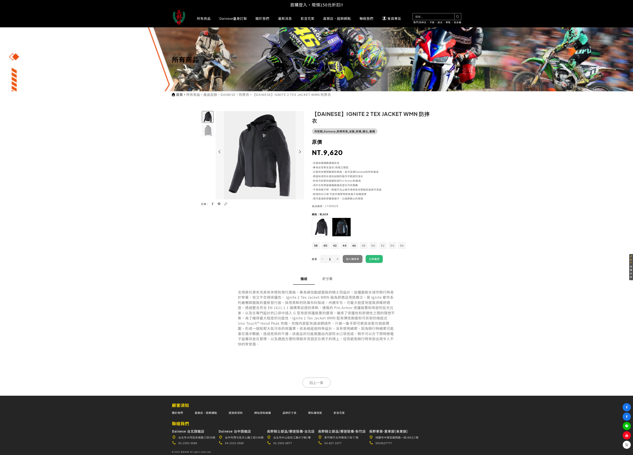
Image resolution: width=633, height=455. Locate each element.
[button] (219, 155)
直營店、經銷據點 (337, 18)
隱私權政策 (315, 412)
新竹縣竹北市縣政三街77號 (338, 437)
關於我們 (262, 18)
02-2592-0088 (184, 443)
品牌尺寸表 (290, 412)
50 (373, 245)
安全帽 (457, 22)
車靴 (448, 22)
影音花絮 (308, 18)
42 (335, 245)
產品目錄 (210, 94)
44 (345, 245)
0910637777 (380, 443)
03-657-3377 (330, 443)
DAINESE (228, 94)
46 (354, 245)
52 (383, 245)
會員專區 (394, 18)
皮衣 (440, 22)
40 (325, 245)
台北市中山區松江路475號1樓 (289, 437)
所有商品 (204, 18)
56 (402, 245)
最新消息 (285, 18)
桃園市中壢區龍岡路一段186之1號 (394, 437)
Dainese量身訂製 (233, 18)
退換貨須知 (236, 412)
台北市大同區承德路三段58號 (193, 437)
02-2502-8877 (279, 443)
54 (392, 245)
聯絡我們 (366, 18)
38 (316, 245)
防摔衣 (422, 22)
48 (363, 245)
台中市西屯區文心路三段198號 (241, 437)
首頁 (179, 94)
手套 (432, 22)
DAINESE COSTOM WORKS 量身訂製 (316, 5)
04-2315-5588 (231, 443)
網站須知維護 (262, 412)
